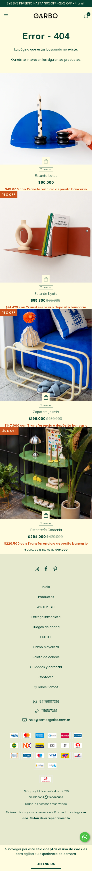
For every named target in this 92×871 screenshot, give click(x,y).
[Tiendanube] (46, 798)
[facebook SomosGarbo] (46, 569)
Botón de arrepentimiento (50, 818)
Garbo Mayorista (46, 647)
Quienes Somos (46, 687)
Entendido (46, 864)
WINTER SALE (46, 607)
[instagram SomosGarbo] (37, 569)
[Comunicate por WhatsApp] (85, 837)
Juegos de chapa (46, 627)
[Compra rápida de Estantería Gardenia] (46, 515)
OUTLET (46, 637)
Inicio (46, 587)
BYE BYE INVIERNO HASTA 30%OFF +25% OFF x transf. (46, 3)
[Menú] (6, 16)
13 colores (45, 169)
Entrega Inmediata (46, 617)
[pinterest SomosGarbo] (55, 569)
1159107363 (50, 710)
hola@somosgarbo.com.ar (49, 720)
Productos (46, 597)
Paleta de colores (46, 657)
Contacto (46, 677)
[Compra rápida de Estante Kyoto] (46, 279)
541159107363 (50, 701)
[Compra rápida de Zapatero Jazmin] (46, 397)
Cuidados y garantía (46, 667)
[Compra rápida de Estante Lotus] (46, 161)
